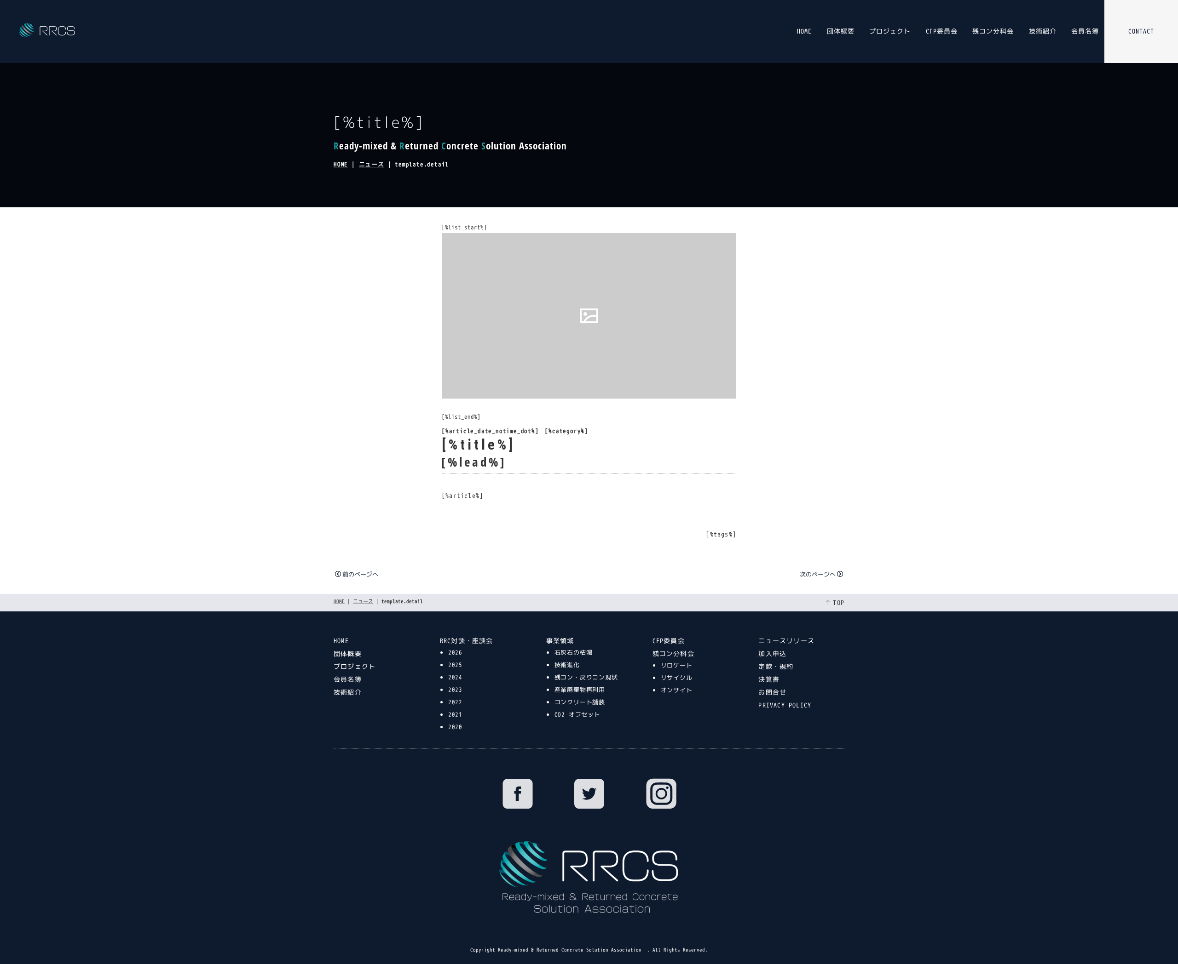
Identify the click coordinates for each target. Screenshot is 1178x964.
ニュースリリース (786, 640)
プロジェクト (890, 31)
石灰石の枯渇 (573, 652)
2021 (455, 714)
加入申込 (772, 653)
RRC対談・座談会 (466, 640)
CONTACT (1141, 31)
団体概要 (841, 31)
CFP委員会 (942, 31)
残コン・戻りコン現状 (586, 677)
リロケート (677, 665)
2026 (455, 652)
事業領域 (560, 640)
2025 (455, 665)
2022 (455, 702)
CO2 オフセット (577, 714)
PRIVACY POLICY (784, 705)
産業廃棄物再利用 (579, 689)
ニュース (371, 164)
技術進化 (567, 665)
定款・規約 (775, 666)
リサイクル (677, 677)
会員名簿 (1085, 31)
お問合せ (772, 692)
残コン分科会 (993, 31)
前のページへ (360, 574)
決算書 (769, 679)
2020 (455, 727)
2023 (455, 689)
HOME (804, 31)
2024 (455, 677)
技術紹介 (1043, 31)
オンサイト (677, 690)
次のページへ (818, 574)
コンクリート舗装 (579, 702)
